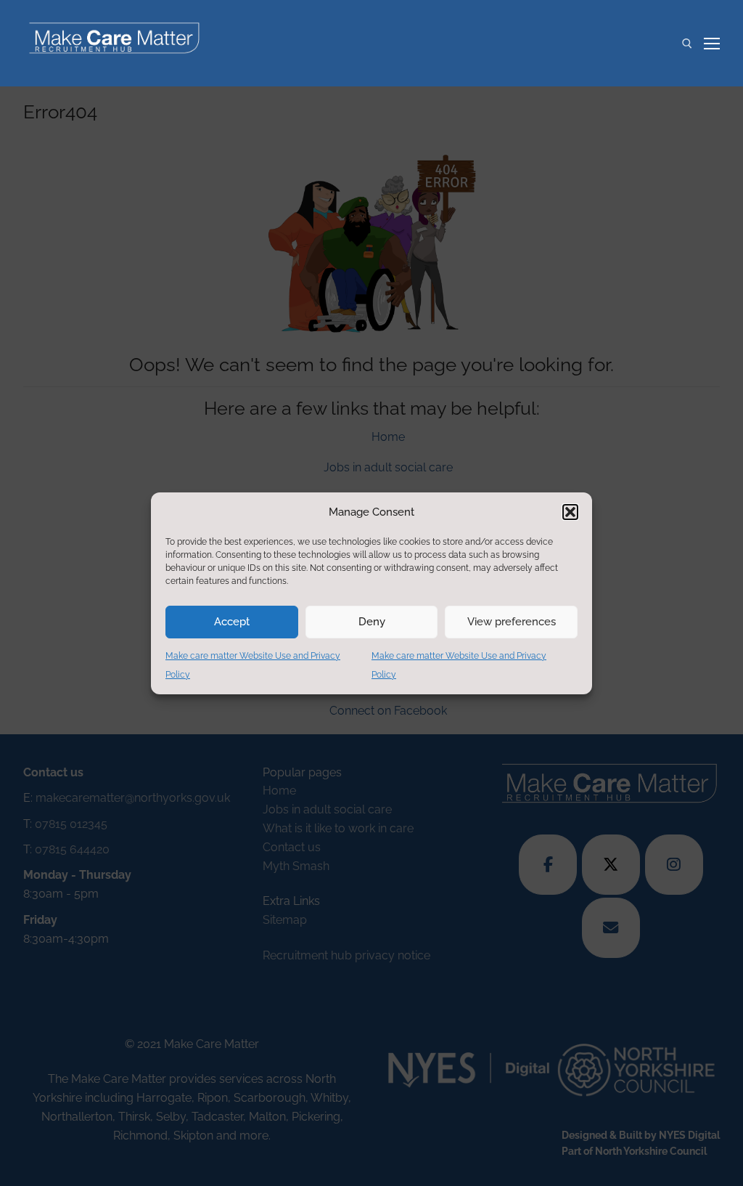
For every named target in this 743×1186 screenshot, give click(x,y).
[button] (570, 512)
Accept (232, 621)
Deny (371, 621)
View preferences (511, 621)
